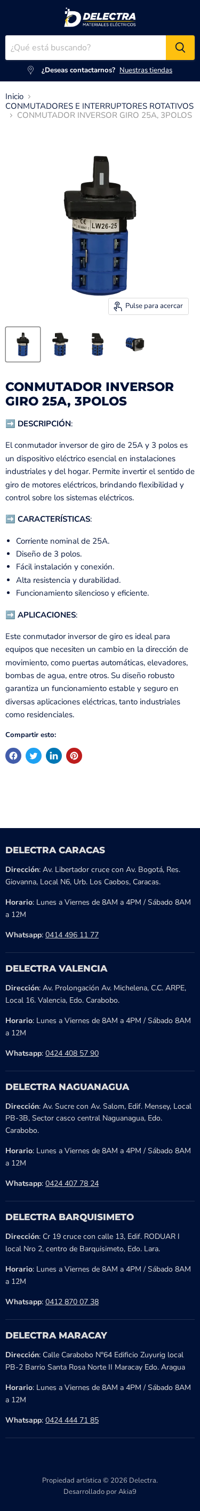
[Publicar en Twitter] (34, 756)
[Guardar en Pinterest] (74, 756)
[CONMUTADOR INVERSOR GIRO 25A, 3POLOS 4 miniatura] (135, 344)
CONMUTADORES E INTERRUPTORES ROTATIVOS (99, 106)
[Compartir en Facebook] (13, 756)
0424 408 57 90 (72, 1053)
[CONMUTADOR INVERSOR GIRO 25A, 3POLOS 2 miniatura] (60, 344)
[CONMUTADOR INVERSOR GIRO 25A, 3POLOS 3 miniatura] (98, 344)
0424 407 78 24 (72, 1183)
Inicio (14, 96)
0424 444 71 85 (72, 1420)
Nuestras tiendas (145, 70)
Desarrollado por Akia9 (100, 1492)
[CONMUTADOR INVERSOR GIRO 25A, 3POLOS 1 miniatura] (23, 344)
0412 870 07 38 (72, 1302)
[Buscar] (180, 47)
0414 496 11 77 (72, 935)
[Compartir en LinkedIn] (54, 756)
